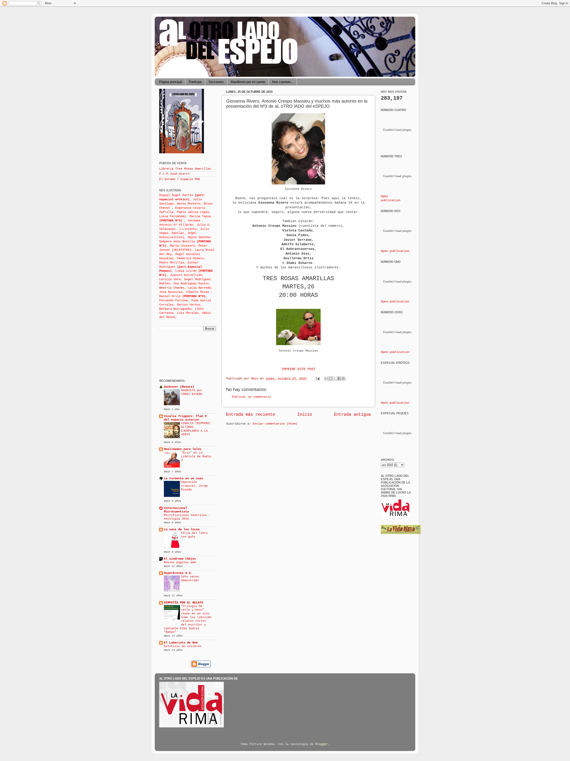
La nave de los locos (182, 529)
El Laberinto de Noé (181, 642)
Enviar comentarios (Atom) (275, 423)
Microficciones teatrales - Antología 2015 (187, 517)
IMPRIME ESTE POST (298, 369)
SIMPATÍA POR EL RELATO (183, 602)
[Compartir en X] (335, 378)
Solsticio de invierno (182, 646)
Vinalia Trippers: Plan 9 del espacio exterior (185, 418)
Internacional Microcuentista (176, 509)
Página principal (170, 82)
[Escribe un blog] (330, 378)
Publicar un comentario (251, 397)
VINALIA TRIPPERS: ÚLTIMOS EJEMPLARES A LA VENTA (196, 429)
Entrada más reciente (250, 414)
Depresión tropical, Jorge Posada (194, 485)
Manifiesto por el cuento (248, 82)
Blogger (321, 744)
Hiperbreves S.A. (178, 573)
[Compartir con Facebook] (339, 378)
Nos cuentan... (282, 82)
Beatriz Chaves (171, 287)
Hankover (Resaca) (179, 387)
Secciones (216, 82)
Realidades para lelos (182, 449)
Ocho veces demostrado (190, 578)
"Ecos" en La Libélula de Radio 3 (196, 456)
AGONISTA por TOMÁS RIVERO (191, 392)
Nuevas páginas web (180, 562)
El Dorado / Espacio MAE (179, 179)
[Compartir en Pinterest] (343, 378)
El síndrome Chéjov (180, 559)
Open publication (395, 251)
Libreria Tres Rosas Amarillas (185, 168)
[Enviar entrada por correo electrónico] (318, 378)
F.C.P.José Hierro (174, 174)
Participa (195, 82)
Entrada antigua (352, 414)
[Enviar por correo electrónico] (326, 378)
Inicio (304, 414)
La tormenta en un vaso (183, 478)
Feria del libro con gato (194, 534)
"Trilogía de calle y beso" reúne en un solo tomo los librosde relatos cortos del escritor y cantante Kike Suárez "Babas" (187, 619)
